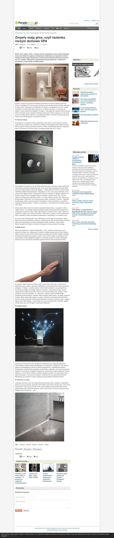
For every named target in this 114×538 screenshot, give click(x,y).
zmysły (46, 444)
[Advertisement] (36, 50)
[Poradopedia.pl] (26, 23)
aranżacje (22, 444)
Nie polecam (37, 449)
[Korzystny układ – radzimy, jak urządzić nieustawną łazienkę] (62, 468)
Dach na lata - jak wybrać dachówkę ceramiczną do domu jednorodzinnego (84, 223)
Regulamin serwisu (56, 528)
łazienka (34, 444)
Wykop (23, 47)
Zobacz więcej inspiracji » (92, 84)
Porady (24, 28)
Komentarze (20, 488)
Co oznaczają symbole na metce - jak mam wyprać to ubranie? (88, 109)
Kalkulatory (39, 28)
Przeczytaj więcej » (13, 536)
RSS (78, 528)
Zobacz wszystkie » (93, 229)
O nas (44, 528)
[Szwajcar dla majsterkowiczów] (85, 72)
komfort (28, 444)
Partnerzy (48, 528)
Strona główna (38, 528)
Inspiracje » (77, 60)
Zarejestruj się (95, 20)
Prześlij (30, 47)
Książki (60, 28)
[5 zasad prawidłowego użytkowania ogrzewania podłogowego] (48, 468)
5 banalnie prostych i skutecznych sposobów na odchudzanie (88, 94)
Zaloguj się (87, 20)
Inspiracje (46, 28)
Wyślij (19, 510)
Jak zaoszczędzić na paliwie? (89, 115)
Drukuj (37, 47)
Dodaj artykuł (92, 28)
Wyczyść (26, 510)
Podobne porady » (22, 461)
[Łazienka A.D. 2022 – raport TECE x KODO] (34, 468)
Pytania (31, 28)
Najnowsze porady (79, 152)
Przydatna (28, 449)
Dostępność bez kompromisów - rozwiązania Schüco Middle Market (83, 193)
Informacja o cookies (67, 528)
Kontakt (74, 528)
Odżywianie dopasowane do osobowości (89, 122)
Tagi (53, 28)
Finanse (68, 28)
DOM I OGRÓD (75, 155)
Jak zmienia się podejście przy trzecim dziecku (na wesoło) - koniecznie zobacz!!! (88, 102)
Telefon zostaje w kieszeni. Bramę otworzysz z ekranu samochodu (82, 201)
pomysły (40, 444)
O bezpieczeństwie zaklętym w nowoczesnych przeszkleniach (78, 159)
